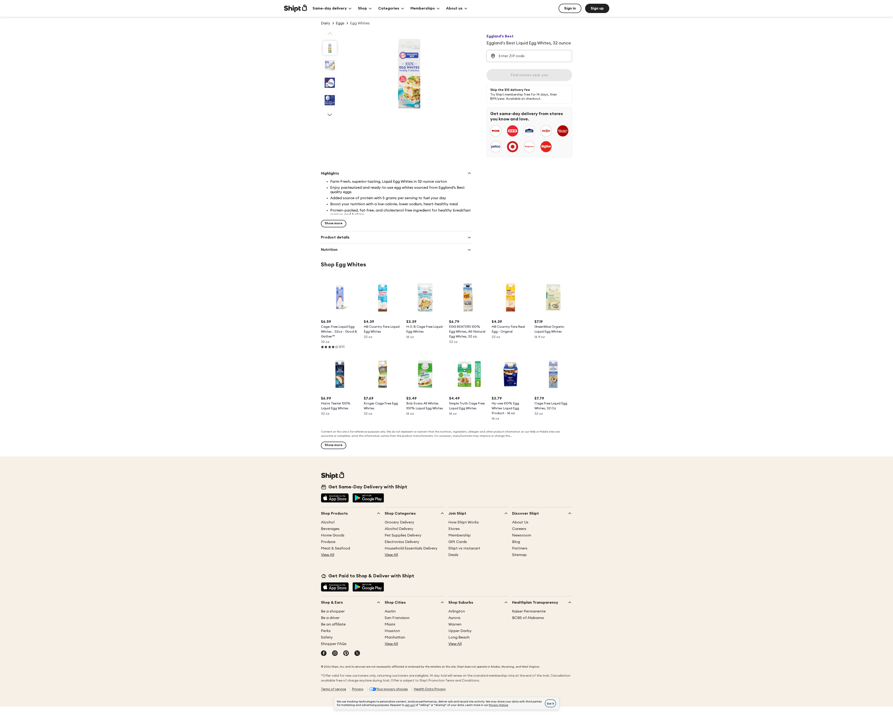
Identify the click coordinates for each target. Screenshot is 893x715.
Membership (459, 535)
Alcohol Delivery (399, 529)
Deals (453, 555)
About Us (520, 522)
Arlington (456, 611)
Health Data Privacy (430, 689)
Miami (390, 624)
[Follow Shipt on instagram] (335, 653)
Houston (392, 631)
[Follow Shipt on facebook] (324, 653)
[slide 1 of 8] (330, 48)
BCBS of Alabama (528, 618)
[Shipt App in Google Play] (368, 498)
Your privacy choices (392, 689)
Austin (390, 611)
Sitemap (519, 555)
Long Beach (459, 637)
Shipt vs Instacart (464, 548)
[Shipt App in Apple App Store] (335, 498)
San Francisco (397, 618)
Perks (326, 631)
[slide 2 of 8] (330, 65)
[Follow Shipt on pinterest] (346, 653)
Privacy (357, 689)
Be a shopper (333, 611)
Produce (328, 542)
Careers (519, 529)
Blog (516, 542)
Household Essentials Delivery (411, 548)
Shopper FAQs (334, 644)
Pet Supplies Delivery (403, 535)
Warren (454, 624)
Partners (519, 548)
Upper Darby (460, 631)
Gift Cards (457, 542)
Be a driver (330, 618)
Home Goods (332, 535)
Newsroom (521, 535)
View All (327, 555)
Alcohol (327, 522)
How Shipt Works (463, 522)
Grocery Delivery (399, 522)
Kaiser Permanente (529, 611)
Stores (454, 529)
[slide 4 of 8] (330, 100)
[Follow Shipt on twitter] (357, 653)
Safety (327, 637)
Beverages (330, 529)
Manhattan (395, 637)
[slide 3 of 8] (330, 83)
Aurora (454, 618)
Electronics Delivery (402, 542)
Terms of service (333, 689)
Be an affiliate (333, 624)
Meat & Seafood (335, 548)
